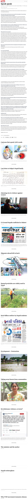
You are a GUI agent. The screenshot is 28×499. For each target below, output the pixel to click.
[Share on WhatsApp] (10, 137)
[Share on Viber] (14, 137)
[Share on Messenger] (7, 137)
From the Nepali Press (4, 7)
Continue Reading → (14, 164)
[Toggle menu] (26, 1)
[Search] (25, 1)
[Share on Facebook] (5, 137)
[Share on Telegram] (12, 137)
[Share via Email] (16, 137)
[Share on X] (3, 137)
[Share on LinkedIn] (9, 137)
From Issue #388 (12, 8)
